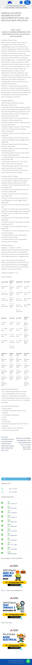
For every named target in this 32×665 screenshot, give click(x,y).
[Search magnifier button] (29, 479)
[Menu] (21, 2)
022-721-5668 (13, 492)
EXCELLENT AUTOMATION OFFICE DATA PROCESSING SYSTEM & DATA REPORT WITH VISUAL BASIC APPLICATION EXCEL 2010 (7, 443)
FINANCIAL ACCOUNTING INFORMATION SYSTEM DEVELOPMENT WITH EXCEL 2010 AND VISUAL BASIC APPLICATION (23, 443)
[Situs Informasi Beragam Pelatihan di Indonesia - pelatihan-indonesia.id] (9, 2)
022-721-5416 (13, 489)
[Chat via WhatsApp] (28, 661)
